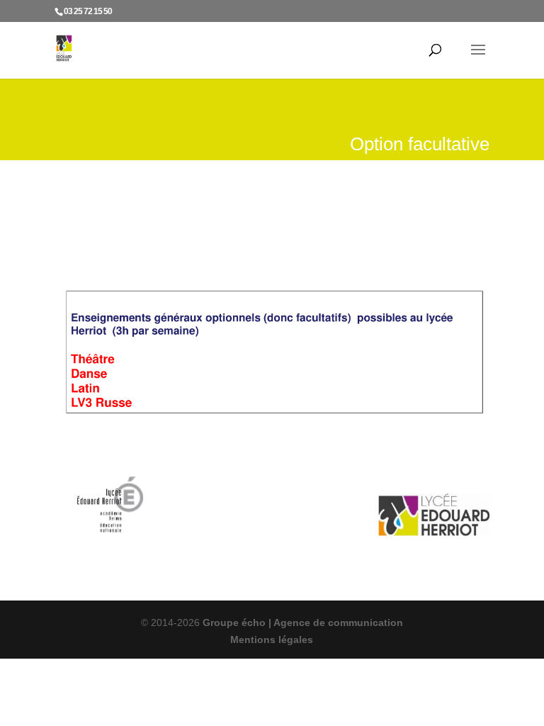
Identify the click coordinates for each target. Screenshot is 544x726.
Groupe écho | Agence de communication (301, 622)
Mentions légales (271, 639)
